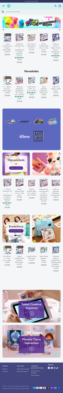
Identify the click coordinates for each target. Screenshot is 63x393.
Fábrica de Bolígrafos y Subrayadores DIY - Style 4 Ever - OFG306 (19, 91)
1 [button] (26, 29)
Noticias (4, 369)
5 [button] (34, 29)
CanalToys (16, 388)
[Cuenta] (55, 5)
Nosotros (5, 366)
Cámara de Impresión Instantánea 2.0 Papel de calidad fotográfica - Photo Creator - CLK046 (56, 262)
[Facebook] (49, 368)
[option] (31, 22)
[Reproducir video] (31, 313)
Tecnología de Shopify (24, 388)
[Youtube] (52, 368)
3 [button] (30, 29)
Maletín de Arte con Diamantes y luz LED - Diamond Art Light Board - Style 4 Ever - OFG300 (44, 195)
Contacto (5, 371)
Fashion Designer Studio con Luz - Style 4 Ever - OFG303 (43, 48)
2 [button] (28, 29)
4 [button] (32, 29)
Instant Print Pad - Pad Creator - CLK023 (31, 258)
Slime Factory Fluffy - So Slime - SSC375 (31, 89)
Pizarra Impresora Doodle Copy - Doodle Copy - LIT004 (44, 91)
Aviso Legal (20, 366)
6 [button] (36, 29)
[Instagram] (54, 368)
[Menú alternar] (3, 6)
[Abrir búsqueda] (2, 11)
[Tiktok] (57, 368)
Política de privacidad (23, 369)
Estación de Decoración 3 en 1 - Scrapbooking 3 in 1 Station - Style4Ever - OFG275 (19, 50)
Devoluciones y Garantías (35, 372)
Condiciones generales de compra (37, 367)
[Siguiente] (60, 30)
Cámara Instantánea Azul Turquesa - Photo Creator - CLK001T (7, 48)
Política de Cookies (22, 371)
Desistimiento (35, 375)
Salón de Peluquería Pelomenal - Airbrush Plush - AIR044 (56, 193)
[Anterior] (3, 30)
